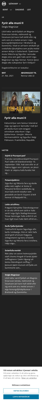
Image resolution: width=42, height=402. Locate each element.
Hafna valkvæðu (21, 391)
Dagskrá (19, 9)
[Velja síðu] (19, 3)
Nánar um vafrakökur (29, 378)
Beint (5, 9)
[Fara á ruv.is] (4, 4)
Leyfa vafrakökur (21, 397)
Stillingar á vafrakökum (21, 385)
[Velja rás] (10, 9)
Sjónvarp (13, 3)
